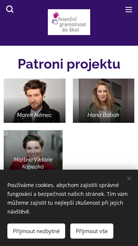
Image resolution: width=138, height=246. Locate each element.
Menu (128, 9)
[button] (9, 9)
